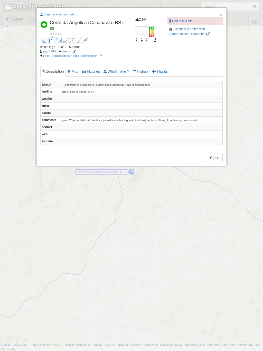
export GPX (50, 51)
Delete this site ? (183, 21)
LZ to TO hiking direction (57, 56)
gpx (76, 56)
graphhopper (89, 56)
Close (214, 157)
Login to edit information (60, 14)
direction (67, 51)
